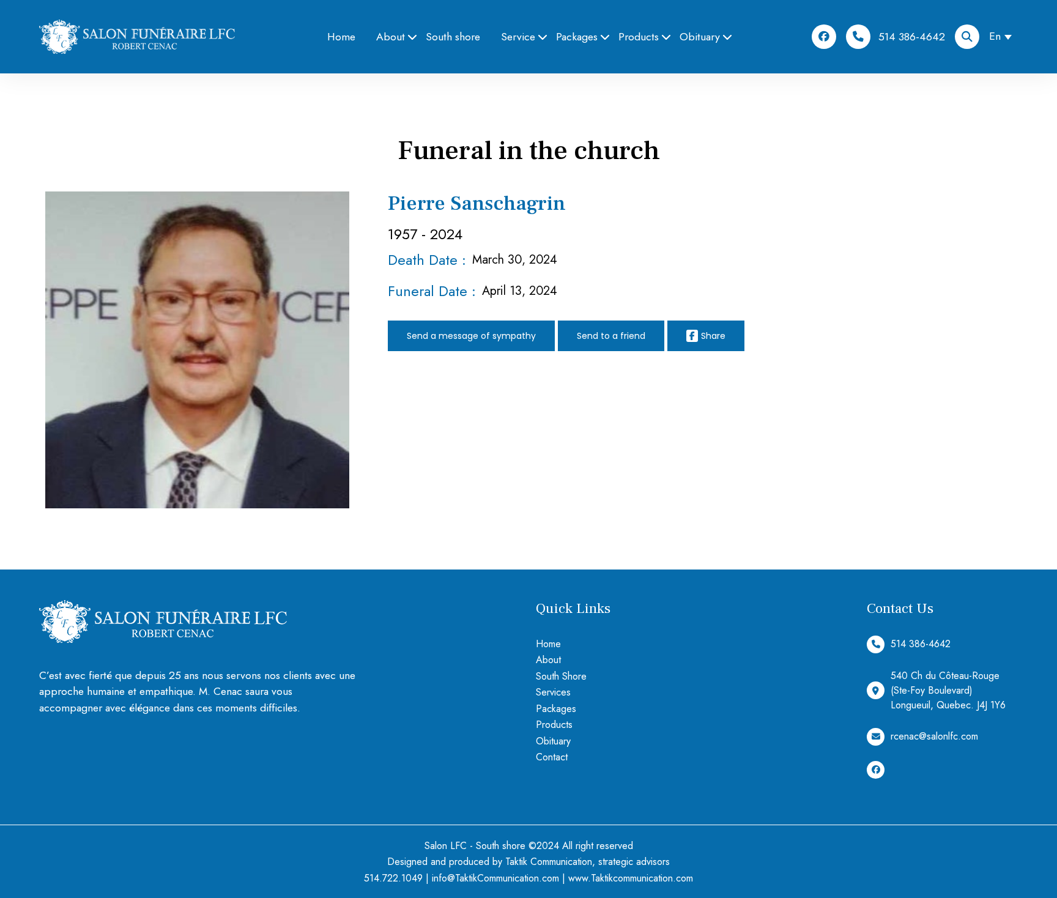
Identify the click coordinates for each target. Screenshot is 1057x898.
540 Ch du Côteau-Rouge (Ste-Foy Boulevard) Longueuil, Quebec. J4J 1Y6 (948, 690)
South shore (453, 37)
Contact (552, 757)
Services (553, 692)
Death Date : (427, 259)
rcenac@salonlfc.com (934, 736)
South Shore (561, 676)
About (390, 37)
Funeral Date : (432, 291)
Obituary (700, 37)
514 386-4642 (911, 37)
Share (713, 336)
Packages (577, 37)
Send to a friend (611, 336)
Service (518, 37)
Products (638, 37)
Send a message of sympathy (471, 336)
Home (341, 37)
